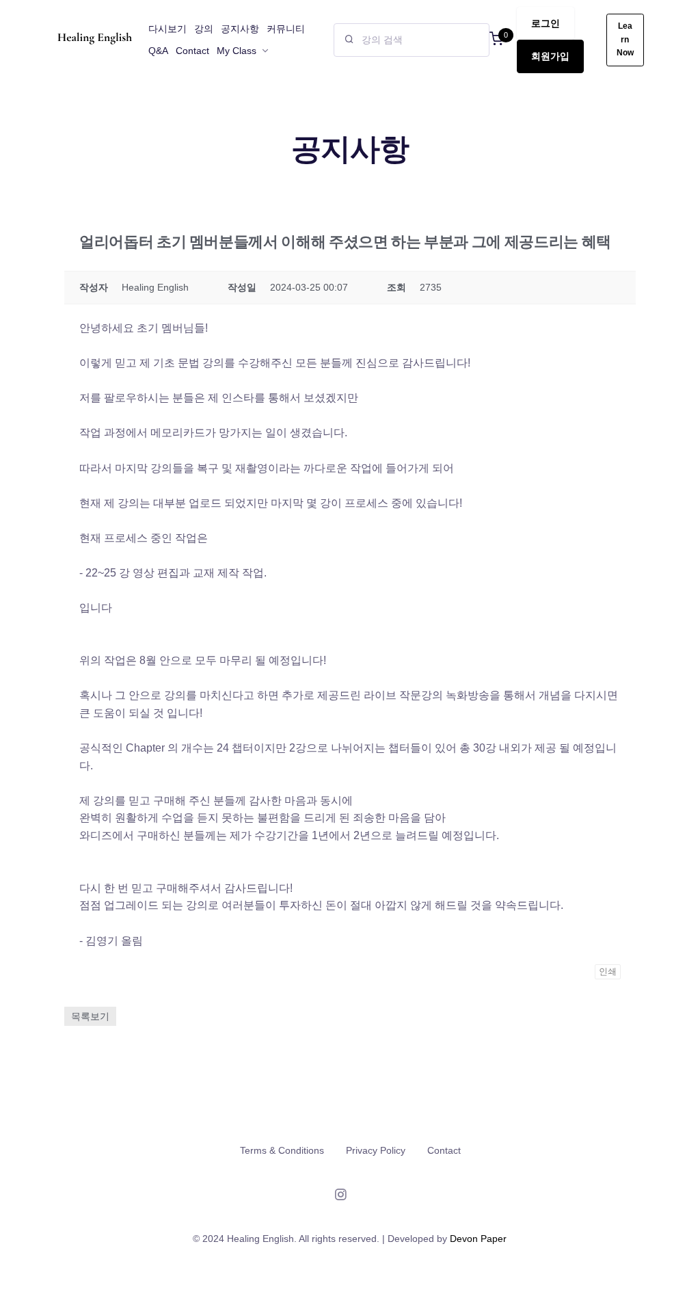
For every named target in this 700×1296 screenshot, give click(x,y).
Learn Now (625, 39)
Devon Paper (478, 1238)
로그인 (545, 23)
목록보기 (90, 1016)
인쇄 (608, 971)
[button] (496, 40)
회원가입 (550, 56)
